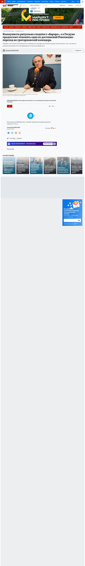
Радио (63, 5)
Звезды (57, 1)
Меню (2, 1)
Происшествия (64, 27)
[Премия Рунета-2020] (23, 5)
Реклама (70, 5)
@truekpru (14, 124)
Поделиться (78, 50)
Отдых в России (45, 27)
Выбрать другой (37, 11)
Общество (37, 1)
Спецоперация (21, 1)
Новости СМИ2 (10, 149)
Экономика (45, 1)
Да (31, 11)
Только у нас (18, 27)
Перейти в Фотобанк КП (20, 95)
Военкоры (24, 27)
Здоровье (63, 1)
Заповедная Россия (55, 27)
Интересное (19, 138)
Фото (9, 1)
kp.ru (54, 128)
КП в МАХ (39, 27)
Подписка (78, 5)
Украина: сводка (32, 27)
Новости (11, 27)
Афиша (71, 27)
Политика (30, 1)
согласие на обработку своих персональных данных (71, 224)
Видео (14, 1)
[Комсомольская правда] (10, 5)
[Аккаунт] (82, 1)
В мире (51, 1)
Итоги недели (12, 138)
